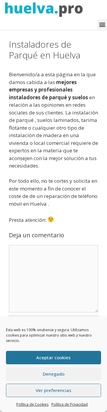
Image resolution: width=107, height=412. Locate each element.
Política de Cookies (32, 404)
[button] (102, 24)
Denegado (53, 374)
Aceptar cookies (53, 357)
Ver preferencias (53, 390)
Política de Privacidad (69, 404)
